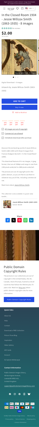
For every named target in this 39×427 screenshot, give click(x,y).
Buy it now (19, 107)
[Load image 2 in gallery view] (15, 77)
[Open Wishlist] (17, 8)
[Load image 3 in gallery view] (17, 77)
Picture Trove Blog (10, 335)
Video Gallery (9, 345)
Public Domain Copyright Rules (19, 299)
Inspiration (8, 340)
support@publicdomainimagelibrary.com (19, 386)
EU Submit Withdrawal (12, 360)
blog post (22, 287)
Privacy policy (9, 419)
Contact (7, 326)
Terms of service (20, 419)
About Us (7, 316)
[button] (4, 8)
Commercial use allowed (14, 133)
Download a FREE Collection (14, 330)
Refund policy (31, 415)
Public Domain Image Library (16, 415)
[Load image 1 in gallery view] (13, 77)
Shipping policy (31, 419)
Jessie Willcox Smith (22, 185)
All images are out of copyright (16, 129)
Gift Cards (7, 350)
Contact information (20, 422)
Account (7, 355)
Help (6, 321)
